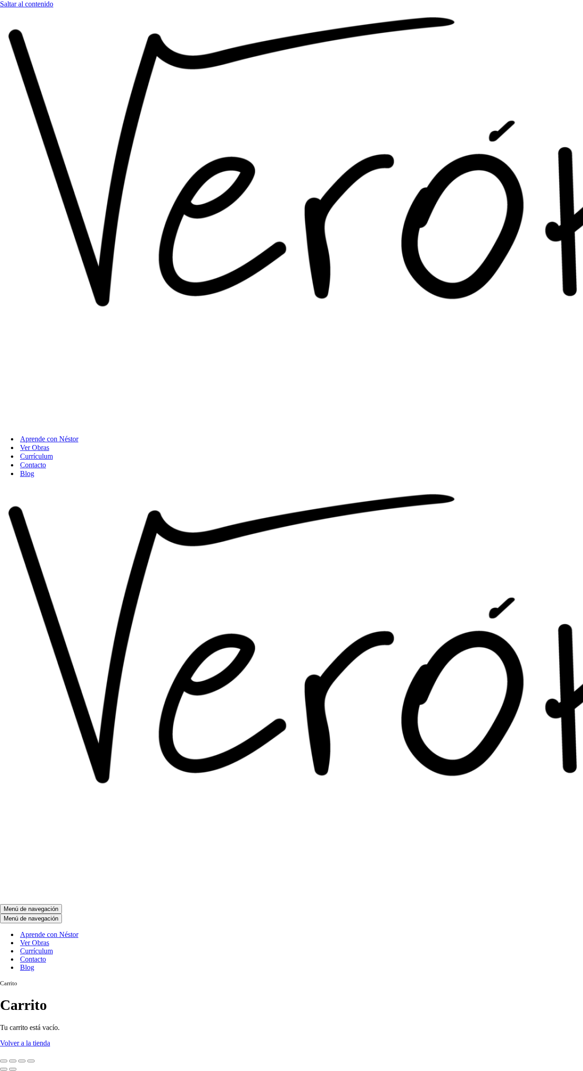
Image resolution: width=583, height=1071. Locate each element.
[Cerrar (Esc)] (31, 1061)
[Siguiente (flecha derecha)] (12, 1069)
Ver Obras (34, 447)
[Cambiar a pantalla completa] (12, 1061)
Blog (27, 473)
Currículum (36, 456)
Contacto (33, 465)
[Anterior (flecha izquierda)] (3, 1069)
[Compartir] (22, 1061)
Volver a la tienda (25, 1043)
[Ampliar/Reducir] (3, 1061)
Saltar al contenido (26, 4)
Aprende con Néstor (49, 439)
